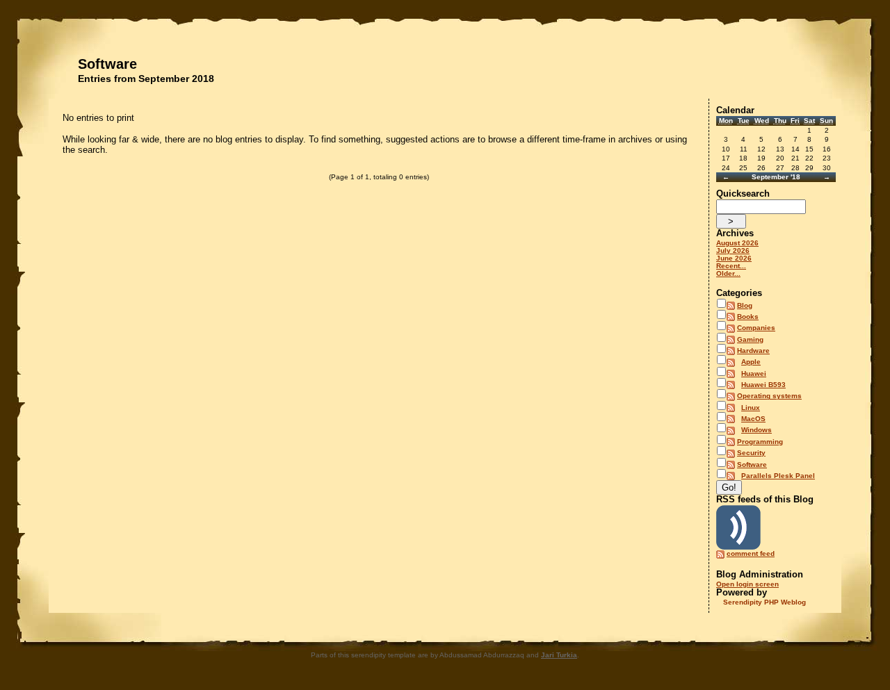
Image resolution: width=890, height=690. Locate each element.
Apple (751, 361)
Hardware (753, 350)
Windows (756, 430)
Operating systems (769, 396)
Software (107, 64)
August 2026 (737, 243)
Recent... (731, 266)
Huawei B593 (763, 384)
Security (751, 453)
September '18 (776, 177)
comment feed (751, 553)
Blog (744, 305)
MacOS (753, 418)
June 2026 (734, 258)
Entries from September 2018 (146, 78)
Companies (756, 327)
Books (748, 316)
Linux (750, 407)
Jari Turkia (559, 655)
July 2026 (733, 250)
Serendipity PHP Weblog (764, 602)
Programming (760, 441)
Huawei (753, 373)
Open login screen (747, 584)
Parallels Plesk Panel (778, 475)
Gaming (750, 339)
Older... (728, 273)
